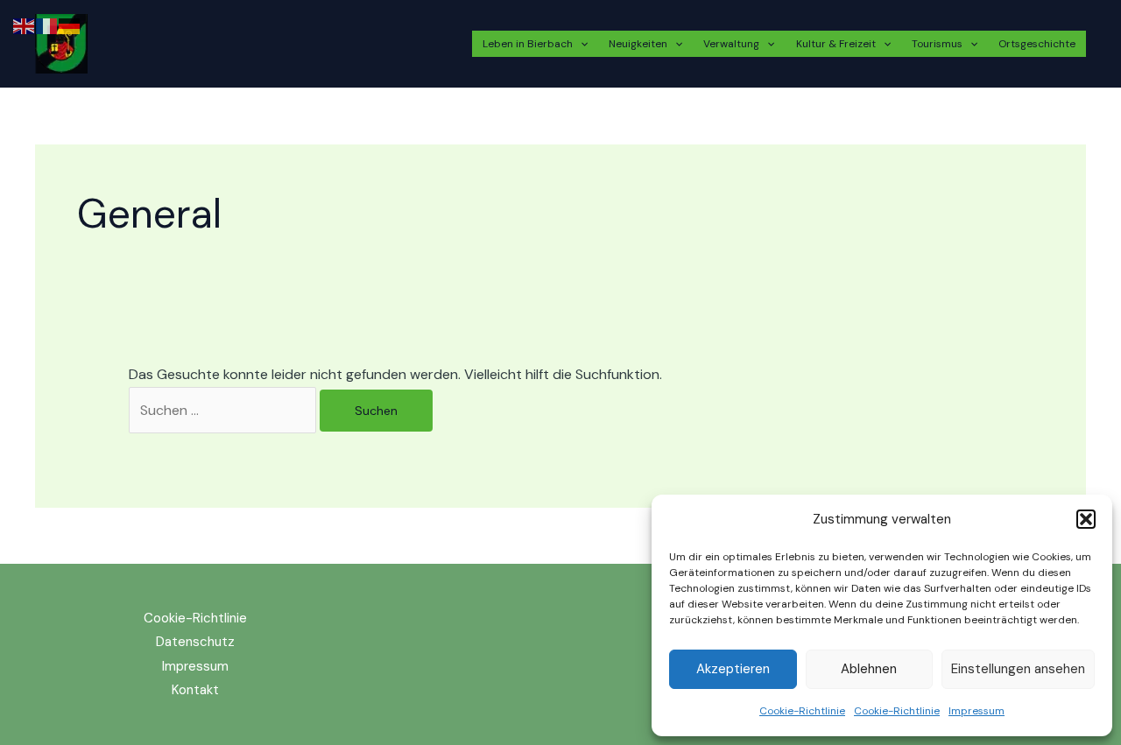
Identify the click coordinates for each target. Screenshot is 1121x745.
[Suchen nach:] (224, 410)
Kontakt (195, 690)
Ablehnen (869, 669)
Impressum (976, 711)
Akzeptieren (733, 669)
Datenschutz (195, 641)
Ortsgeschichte (1036, 44)
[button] (1086, 519)
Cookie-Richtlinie (802, 711)
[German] (70, 25)
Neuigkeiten (638, 44)
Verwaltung (731, 44)
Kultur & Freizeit (836, 44)
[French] (47, 25)
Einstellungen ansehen (1018, 669)
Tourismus (937, 44)
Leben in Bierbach (528, 44)
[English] (24, 25)
